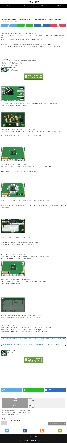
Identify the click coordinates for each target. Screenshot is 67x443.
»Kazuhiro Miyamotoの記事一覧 (57, 423)
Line (25, 26)
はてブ (42, 26)
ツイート (9, 26)
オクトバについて (33, 436)
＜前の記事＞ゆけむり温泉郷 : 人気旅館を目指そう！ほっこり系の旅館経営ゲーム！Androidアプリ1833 (30, 344)
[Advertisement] (33, 13)
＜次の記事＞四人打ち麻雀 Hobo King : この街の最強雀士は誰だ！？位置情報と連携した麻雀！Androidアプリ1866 (33, 338)
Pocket (58, 26)
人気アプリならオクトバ (31, 440)
